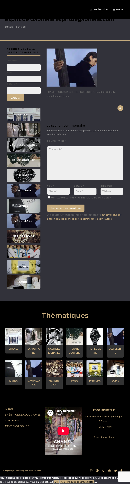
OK (56, 482)
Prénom (12, 61)
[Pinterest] (96, 471)
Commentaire (57, 141)
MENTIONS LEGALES (17, 426)
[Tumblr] (102, 471)
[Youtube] (108, 471)
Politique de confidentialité (80, 482)
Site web (106, 186)
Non (63, 482)
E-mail (79, 186)
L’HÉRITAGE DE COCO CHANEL (22, 414)
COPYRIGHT (12, 420)
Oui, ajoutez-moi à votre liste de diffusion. (81, 198)
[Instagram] (90, 471)
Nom (50, 186)
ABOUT (9, 409)
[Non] (95, 482)
